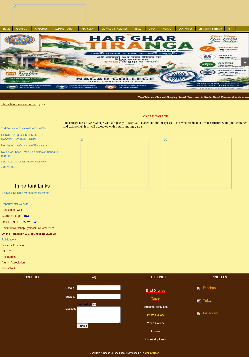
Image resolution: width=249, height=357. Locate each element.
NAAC (138, 28)
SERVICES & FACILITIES (115, 28)
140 (94, 304)
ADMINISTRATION (64, 28)
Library (152, 28)
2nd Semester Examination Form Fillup (24, 122)
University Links (155, 339)
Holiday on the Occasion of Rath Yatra (24, 139)
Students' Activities (155, 306)
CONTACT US (186, 28)
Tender (155, 298)
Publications (9, 239)
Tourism (156, 331)
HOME (6, 28)
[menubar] (117, 28)
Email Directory (155, 290)
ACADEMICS (41, 28)
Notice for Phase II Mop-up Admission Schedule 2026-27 (30, 148)
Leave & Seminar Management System (25, 192)
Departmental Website (15, 204)
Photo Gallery (155, 315)
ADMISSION (88, 28)
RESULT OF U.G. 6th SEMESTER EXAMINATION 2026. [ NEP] (22, 130)
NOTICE (167, 28)
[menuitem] (6, 28)
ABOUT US (21, 28)
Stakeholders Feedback (210, 28)
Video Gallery (155, 323)
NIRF (230, 28)
